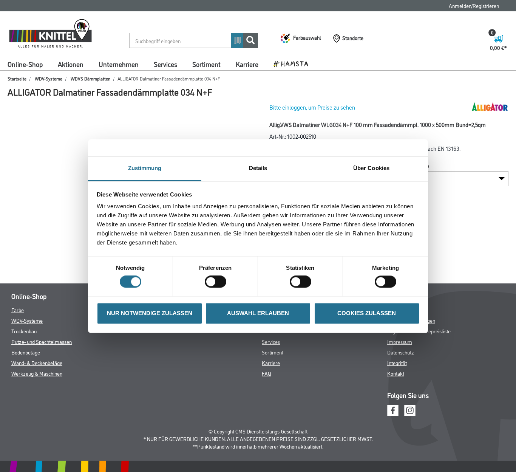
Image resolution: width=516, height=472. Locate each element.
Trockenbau (24, 330)
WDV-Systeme (48, 78)
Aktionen (70, 63)
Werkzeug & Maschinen (36, 373)
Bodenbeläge (25, 352)
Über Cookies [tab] (371, 168)
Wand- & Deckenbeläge (36, 362)
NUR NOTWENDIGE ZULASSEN (149, 313)
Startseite (17, 78)
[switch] (217, 281)
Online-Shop (25, 63)
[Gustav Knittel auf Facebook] (393, 409)
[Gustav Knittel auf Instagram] (410, 409)
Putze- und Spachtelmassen (41, 341)
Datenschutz (400, 352)
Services (165, 63)
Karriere (247, 63)
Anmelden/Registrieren (474, 5)
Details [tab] (258, 168)
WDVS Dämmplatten (90, 78)
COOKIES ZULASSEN (366, 313)
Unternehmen (119, 63)
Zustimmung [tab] (145, 168)
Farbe (17, 309)
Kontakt (395, 373)
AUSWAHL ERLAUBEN (258, 313)
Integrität (397, 362)
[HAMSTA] (294, 63)
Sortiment (206, 63)
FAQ (266, 373)
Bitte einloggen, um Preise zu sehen (312, 107)
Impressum (399, 341)
